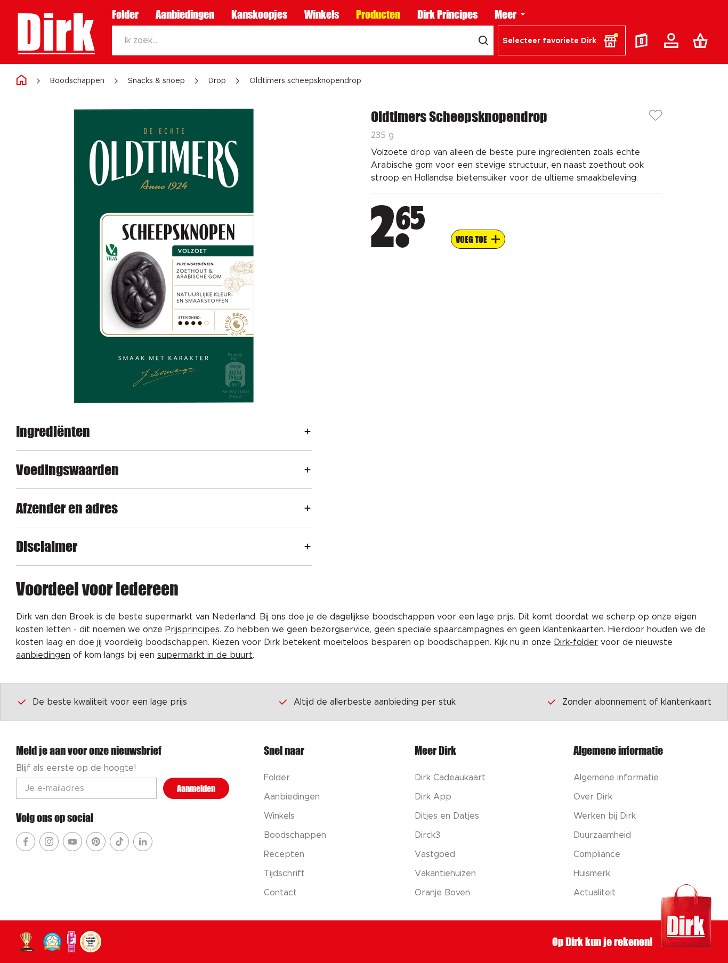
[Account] (673, 40)
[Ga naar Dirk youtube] (72, 841)
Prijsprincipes (192, 629)
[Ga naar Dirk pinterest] (96, 841)
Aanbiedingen (185, 14)
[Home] (21, 81)
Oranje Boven (442, 892)
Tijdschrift (284, 873)
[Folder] (643, 40)
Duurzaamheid (602, 835)
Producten (378, 14)
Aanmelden (196, 789)
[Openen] (307, 431)
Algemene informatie (616, 777)
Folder (125, 14)
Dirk (55, 32)
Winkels (321, 14)
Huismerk (591, 873)
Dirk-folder (576, 642)
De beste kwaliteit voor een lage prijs (110, 702)
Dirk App (433, 797)
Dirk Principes (447, 14)
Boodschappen (77, 81)
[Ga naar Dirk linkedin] (142, 841)
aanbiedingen (43, 655)
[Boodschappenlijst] (702, 40)
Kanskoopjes (259, 14)
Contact (280, 892)
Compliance (596, 854)
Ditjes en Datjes (447, 816)
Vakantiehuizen (445, 873)
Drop (217, 81)
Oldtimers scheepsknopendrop (305, 81)
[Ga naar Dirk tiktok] (119, 841)
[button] (562, 40)
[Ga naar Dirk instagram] (49, 841)
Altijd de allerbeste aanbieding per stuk (375, 702)
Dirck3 (427, 835)
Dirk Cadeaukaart (450, 777)
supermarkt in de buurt (205, 655)
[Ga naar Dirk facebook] (25, 841)
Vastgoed (435, 854)
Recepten (284, 854)
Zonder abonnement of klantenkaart (636, 702)
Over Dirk (592, 797)
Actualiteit (594, 892)
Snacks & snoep (156, 81)
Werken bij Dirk (604, 816)
